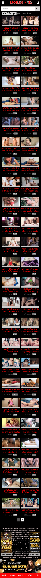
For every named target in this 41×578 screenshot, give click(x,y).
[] (37, 8)
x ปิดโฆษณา (6, 554)
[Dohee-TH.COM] (21, 2)
